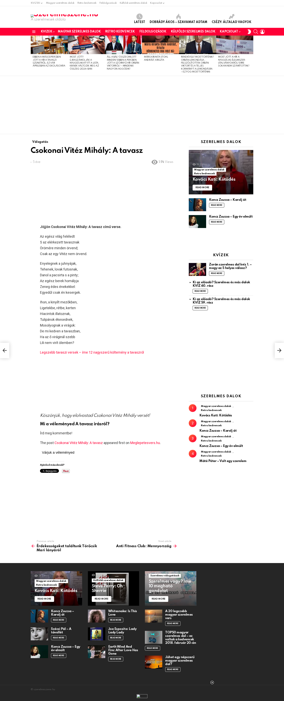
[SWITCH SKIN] (249, 32)
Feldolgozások (108, 3)
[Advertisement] (142, 105)
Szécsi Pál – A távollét (61, 630)
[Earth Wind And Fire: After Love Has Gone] (96, 651)
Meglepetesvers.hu (145, 443)
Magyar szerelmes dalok (60, 3)
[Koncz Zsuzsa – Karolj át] (197, 204)
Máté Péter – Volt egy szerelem (223, 461)
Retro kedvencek (86, 3)
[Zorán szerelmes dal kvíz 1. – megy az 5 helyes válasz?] (197, 269)
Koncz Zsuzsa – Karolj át (227, 200)
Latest (139, 22)
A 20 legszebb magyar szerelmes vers (179, 615)
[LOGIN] (262, 32)
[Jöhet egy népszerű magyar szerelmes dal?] (153, 662)
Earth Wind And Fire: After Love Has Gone (123, 650)
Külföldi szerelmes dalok (133, 3)
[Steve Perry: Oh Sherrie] (113, 588)
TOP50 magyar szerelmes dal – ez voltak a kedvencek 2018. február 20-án (180, 638)
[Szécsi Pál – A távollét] (39, 633)
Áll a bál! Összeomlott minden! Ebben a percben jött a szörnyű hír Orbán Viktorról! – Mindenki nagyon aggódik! (123, 63)
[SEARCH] (255, 32)
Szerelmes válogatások (164, 575)
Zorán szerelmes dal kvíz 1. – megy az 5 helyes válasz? (230, 266)
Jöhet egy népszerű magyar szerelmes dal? (180, 661)
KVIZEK (35, 3)
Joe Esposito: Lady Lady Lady (122, 630)
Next (251, 56)
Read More (216, 205)
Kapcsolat (156, 3)
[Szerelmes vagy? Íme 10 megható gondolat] (170, 588)
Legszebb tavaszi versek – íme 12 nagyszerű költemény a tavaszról (92, 352)
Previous (33, 56)
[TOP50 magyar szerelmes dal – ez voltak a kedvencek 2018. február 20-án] (153, 637)
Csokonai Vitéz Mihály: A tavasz (78, 443)
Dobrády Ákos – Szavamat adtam (178, 22)
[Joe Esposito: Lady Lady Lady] (96, 633)
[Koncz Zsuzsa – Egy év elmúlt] (197, 221)
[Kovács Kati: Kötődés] (221, 172)
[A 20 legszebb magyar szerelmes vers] (153, 616)
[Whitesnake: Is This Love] (96, 616)
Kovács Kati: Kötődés (215, 415)
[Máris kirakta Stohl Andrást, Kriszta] (160, 45)
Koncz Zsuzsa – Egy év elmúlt (231, 216)
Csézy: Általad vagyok (231, 22)
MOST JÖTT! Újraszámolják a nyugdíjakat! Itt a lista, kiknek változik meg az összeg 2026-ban (84, 63)
